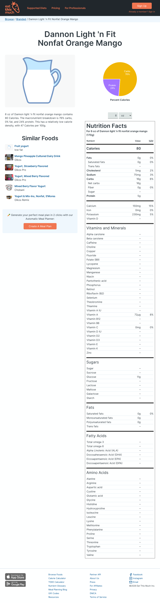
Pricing (56, 8)
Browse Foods (55, 574)
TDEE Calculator (56, 582)
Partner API (95, 574)
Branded (21, 19)
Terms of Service (98, 597)
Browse (9, 19)
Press (92, 582)
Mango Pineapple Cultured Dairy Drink (37, 156)
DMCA (93, 593)
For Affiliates (96, 586)
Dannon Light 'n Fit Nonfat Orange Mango (80, 38)
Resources (53, 597)
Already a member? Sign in (142, 11)
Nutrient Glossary (57, 586)
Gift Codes (53, 593)
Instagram (138, 578)
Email (135, 582)
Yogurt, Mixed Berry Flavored (32, 176)
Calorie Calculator (57, 578)
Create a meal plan (40, 226)
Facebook (137, 574)
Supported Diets (37, 8)
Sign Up (142, 5)
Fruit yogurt (22, 146)
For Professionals (75, 8)
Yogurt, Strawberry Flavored (31, 166)
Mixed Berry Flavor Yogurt (30, 186)
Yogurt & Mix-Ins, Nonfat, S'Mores (35, 196)
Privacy (93, 589)
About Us (94, 578)
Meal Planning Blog (57, 589)
